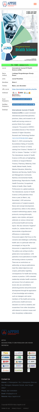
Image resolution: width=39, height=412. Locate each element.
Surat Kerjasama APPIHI (21, 99)
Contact (26, 408)
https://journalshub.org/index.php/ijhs (24, 89)
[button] (35, 3)
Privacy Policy (16, 408)
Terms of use (5, 408)
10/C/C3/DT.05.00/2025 (20, 138)
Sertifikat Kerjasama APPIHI (23, 104)
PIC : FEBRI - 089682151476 (19, 65)
